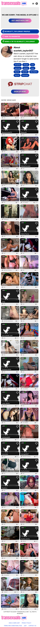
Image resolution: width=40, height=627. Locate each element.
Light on (37, 3)
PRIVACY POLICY (26, 623)
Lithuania (6, 575)
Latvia (5, 405)
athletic (26, 68)
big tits (17, 75)
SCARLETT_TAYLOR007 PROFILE (17, 31)
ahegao (26, 64)
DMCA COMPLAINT (14, 623)
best (32, 68)
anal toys (17, 68)
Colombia (6, 168)
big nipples (34, 72)
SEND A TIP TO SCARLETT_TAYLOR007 (20, 41)
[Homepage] (14, 3)
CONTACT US (32, 625)
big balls (24, 72)
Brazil (24, 541)
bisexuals (25, 75)
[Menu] (33, 4)
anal (32, 64)
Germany (6, 219)
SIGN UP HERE (20, 92)
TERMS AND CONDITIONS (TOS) (13, 625)
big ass (17, 72)
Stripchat (17, 64)
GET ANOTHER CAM (20, 21)
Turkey (5, 592)
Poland (5, 388)
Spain (4, 609)
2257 (25, 625)
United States (7, 270)
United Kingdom (8, 321)
